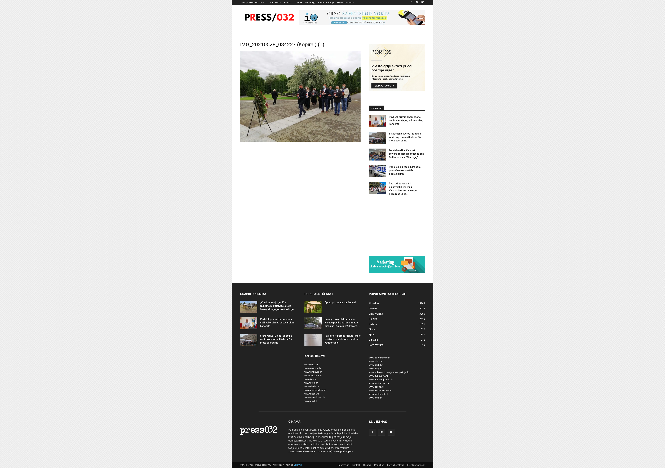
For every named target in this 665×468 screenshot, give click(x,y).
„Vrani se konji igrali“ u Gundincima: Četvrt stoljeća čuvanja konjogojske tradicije (277, 306)
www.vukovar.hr (313, 368)
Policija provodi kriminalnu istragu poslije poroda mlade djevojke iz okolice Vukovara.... (342, 322)
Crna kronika (376, 313)
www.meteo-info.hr (379, 394)
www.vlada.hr (311, 386)
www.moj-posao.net (379, 383)
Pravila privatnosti (345, 2)
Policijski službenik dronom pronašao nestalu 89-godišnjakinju (405, 170)
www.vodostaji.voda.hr (381, 379)
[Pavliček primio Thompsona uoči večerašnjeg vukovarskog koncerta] (377, 121)
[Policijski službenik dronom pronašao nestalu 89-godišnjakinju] (377, 171)
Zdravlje (373, 339)
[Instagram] (416, 2)
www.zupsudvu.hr (378, 375)
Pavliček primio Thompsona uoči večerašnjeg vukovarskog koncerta (406, 120)
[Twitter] (422, 2)
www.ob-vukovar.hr (314, 397)
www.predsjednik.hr (315, 390)
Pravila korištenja (326, 2)
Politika (373, 318)
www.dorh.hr (376, 364)
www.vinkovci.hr (313, 371)
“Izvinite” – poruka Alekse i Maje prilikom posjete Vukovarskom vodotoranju (343, 339)
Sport (372, 334)
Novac (372, 329)
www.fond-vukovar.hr (380, 390)
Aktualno (374, 303)
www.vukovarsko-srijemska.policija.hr (389, 372)
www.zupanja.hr (313, 375)
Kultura (373, 324)
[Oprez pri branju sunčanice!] (313, 307)
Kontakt (287, 2)
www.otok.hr (311, 382)
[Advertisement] (397, 226)
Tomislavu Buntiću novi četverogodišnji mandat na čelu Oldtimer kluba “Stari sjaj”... (406, 154)
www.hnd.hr (375, 397)
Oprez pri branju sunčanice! (340, 302)
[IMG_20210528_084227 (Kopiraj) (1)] (300, 140)
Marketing (309, 2)
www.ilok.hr (310, 379)
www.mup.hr (375, 368)
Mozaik (373, 308)
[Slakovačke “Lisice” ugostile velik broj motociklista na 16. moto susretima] (377, 138)
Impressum (275, 2)
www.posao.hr (376, 386)
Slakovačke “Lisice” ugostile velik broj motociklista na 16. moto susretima (405, 137)
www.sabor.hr (311, 393)
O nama (298, 2)
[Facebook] (411, 2)
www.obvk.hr (311, 401)
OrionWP (298, 464)
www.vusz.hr (311, 364)
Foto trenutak (376, 344)
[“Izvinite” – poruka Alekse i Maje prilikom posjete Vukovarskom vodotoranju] (313, 340)
